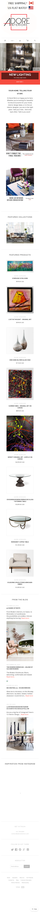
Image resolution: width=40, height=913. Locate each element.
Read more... (25, 618)
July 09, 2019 (11, 704)
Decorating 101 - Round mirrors (18, 688)
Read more (29, 696)
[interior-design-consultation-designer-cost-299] (20, 198)
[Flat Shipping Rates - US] (20, 8)
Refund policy (25, 882)
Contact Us (11, 880)
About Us (22, 877)
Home (8, 877)
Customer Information (26, 880)
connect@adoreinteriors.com (20, 834)
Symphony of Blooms (20, 278)
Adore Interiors (20, 276)
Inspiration (14, 877)
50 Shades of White (13, 608)
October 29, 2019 (13, 605)
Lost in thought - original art (20, 319)
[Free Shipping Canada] (20, 3)
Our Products (29, 877)
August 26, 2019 (12, 685)
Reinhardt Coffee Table (20, 542)
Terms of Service (15, 882)
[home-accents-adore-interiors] (20, 154)
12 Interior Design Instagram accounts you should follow (18, 707)
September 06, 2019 (13, 664)
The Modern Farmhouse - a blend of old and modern (20, 668)
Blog (17, 880)
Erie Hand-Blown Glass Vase (20, 360)
